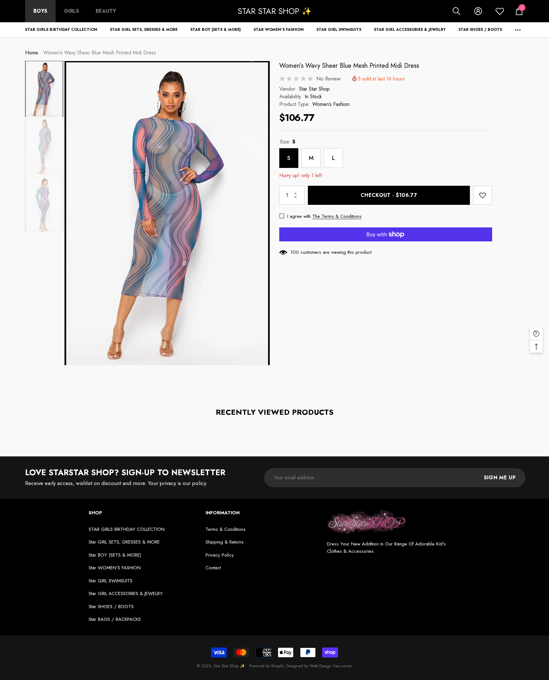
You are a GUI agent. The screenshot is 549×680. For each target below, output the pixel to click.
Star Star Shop (314, 89)
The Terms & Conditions (337, 216)
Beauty (106, 11)
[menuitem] (40, 11)
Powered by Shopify (266, 666)
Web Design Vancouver (330, 666)
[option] (167, 213)
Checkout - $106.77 (389, 195)
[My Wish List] (500, 11)
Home (31, 52)
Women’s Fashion (330, 104)
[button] (456, 11)
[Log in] (478, 11)
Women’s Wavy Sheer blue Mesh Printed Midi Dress (349, 65)
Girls (71, 11)
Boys (40, 11)
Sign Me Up (500, 477)
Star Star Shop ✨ (230, 666)
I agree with (299, 216)
